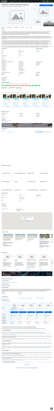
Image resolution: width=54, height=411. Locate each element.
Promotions (15, 1)
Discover (24, 1)
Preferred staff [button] (33, 267)
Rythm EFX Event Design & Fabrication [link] (31, 259)
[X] (19, 294)
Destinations (20, 1)
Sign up (50, 1)
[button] (16, 16)
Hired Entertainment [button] (32, 266)
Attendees (3, 130)
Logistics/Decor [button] (9, 266)
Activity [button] (16, 266)
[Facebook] (21, 294)
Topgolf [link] (16, 259)
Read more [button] (41, 244)
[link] (7, 257)
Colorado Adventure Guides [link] (44, 259)
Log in (52, 1)
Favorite (36, 5)
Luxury (27, 1)
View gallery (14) (51, 24)
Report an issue (18, 367)
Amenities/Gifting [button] (5, 266)
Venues (12, 1)
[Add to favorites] (25, 303)
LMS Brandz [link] (5, 259)
